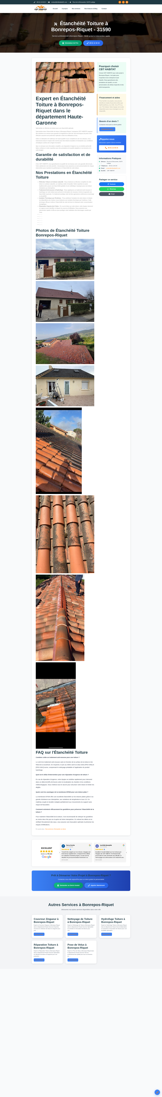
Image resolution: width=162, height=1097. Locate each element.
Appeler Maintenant (98, 885)
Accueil (55, 8)
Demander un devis (60, 829)
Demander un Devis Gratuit (69, 885)
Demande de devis (107, 129)
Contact (104, 8)
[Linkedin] (127, 2)
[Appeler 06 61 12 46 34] (157, 1092)
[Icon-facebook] (119, 2)
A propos (65, 8)
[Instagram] (123, 2)
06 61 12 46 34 (94, 43)
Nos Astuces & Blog (90, 8)
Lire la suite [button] (65, 860)
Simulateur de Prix (71, 43)
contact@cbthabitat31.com (113, 168)
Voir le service (39, 934)
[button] (126, 852)
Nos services (76, 8)
